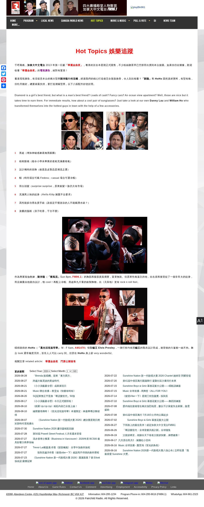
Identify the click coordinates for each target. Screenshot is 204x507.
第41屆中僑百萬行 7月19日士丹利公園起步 (145, 415)
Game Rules (59, 487)
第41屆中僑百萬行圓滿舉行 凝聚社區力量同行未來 (149, 381)
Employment (123, 487)
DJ (155, 20)
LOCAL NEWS (47, 20)
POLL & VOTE (140, 20)
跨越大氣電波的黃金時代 (46, 381)
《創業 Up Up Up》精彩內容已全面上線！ (55, 406)
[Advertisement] (104, 34)
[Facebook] (4, 68)
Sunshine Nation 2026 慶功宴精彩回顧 (53, 428)
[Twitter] (4, 74)
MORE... (15, 24)
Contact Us (76, 487)
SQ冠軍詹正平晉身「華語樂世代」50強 (54, 396)
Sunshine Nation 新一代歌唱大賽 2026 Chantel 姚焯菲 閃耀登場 (157, 375)
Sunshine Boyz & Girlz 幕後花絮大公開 (147, 420)
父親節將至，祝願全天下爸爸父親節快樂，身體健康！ (151, 435)
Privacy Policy (159, 487)
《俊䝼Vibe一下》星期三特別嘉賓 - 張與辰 (145, 396)
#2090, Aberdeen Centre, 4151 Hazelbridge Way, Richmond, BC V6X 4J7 (45, 494)
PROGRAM (28, 20)
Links (173, 487)
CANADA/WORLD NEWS (72, 20)
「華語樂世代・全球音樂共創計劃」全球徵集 (147, 430)
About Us (43, 487)
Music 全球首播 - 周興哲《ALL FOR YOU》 (146, 391)
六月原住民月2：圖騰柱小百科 (134, 440)
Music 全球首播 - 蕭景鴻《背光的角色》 (139, 445)
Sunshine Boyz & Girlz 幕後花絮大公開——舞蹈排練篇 (152, 401)
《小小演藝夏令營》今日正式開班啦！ (53, 401)
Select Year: (36, 371)
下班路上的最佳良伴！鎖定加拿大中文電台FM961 (149, 425)
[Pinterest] (4, 80)
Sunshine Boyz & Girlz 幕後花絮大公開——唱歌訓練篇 (152, 386)
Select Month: (58, 371)
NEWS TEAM (169, 20)
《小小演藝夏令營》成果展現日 (49, 386)
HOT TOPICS (97, 20)
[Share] (4, 86)
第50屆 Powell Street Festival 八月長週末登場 (57, 433)
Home (31, 487)
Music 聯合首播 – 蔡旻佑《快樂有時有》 (54, 391)
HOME (13, 20)
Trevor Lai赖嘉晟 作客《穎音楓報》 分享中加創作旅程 (61, 447)
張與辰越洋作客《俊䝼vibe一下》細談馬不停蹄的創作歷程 (68, 452)
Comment (91, 487)
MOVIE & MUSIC (118, 20)
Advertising (106, 487)
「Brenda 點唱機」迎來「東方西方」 (52, 375)
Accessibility (140, 487)
